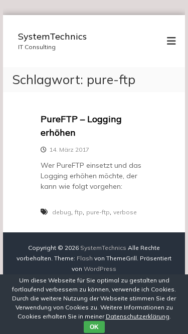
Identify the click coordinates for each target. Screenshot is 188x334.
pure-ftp (98, 212)
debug (61, 212)
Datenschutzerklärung (137, 316)
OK (94, 326)
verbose (125, 212)
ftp (79, 212)
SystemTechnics (52, 36)
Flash (85, 258)
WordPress (100, 268)
